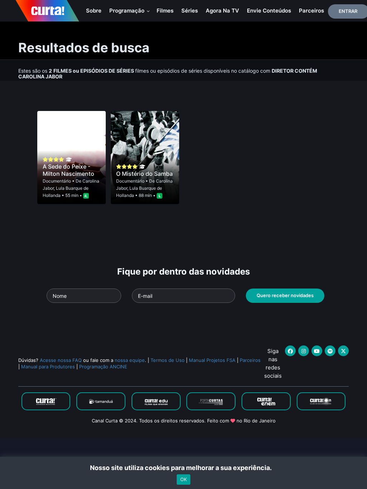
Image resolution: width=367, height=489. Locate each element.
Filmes (165, 10)
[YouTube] (316, 350)
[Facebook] (290, 350)
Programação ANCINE (103, 366)
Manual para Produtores (48, 366)
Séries (189, 10)
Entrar (348, 11)
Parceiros (311, 10)
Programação (127, 10)
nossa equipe (130, 360)
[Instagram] (303, 350)
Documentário (57, 181)
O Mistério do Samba (144, 173)
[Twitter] (343, 350)
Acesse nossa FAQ (61, 360)
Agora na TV (222, 10)
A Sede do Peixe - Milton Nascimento (68, 170)
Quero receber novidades (285, 295)
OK (183, 479)
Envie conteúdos (269, 10)
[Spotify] (330, 350)
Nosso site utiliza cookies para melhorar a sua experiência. (183, 467)
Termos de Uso (168, 360)
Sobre (93, 10)
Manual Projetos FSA (212, 360)
